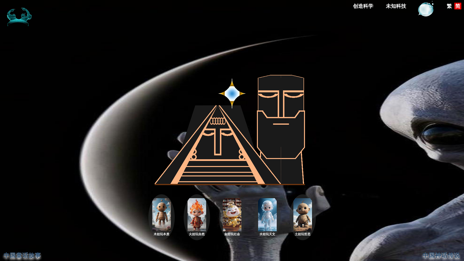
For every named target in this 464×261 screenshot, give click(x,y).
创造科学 (363, 6)
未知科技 (396, 6)
